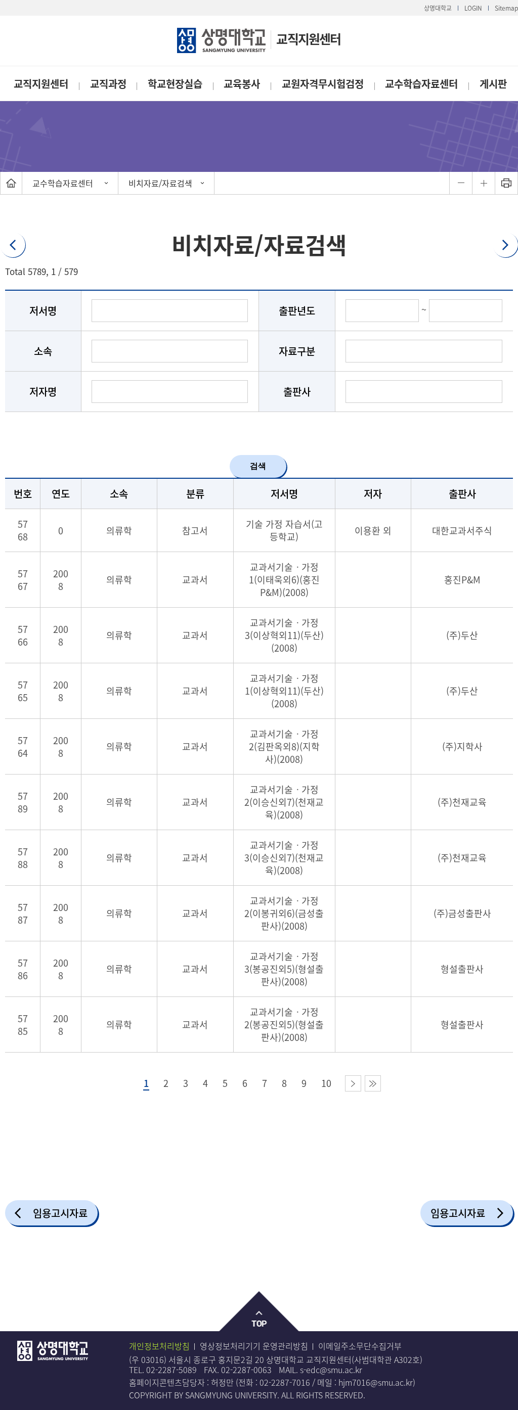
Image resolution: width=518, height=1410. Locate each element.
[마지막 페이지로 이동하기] (373, 1083)
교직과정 (108, 83)
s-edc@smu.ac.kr (331, 1369)
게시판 (493, 83)
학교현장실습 (175, 83)
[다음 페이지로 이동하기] (353, 1083)
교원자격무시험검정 (323, 83)
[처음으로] (11, 183)
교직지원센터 (308, 38)
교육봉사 (242, 83)
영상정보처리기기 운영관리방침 (254, 1346)
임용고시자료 (60, 1213)
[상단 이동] (259, 1311)
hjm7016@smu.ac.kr (375, 1382)
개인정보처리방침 (159, 1346)
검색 (258, 466)
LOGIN (473, 8)
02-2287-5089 (171, 1369)
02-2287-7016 (285, 1382)
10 (326, 1083)
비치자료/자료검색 (160, 183)
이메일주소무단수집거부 (360, 1346)
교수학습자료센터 (421, 83)
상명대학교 (438, 8)
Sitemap (506, 8)
